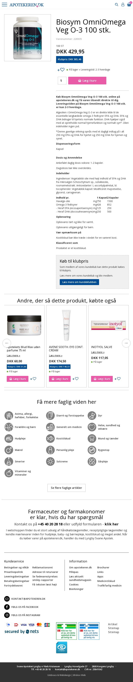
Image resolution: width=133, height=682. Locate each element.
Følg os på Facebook (24, 607)
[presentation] (6, 343)
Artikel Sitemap (113, 626)
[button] (4, 4)
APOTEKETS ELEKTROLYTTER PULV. (106, 348)
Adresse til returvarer (45, 572)
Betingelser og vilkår (16, 567)
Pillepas (73, 572)
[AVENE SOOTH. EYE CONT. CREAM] (24, 326)
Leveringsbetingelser (16, 576)
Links (100, 572)
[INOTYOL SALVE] (66, 326)
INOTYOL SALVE (59, 347)
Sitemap (113, 632)
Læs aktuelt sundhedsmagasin (80, 578)
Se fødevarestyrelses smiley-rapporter (44, 578)
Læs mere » (13, 355)
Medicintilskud (106, 581)
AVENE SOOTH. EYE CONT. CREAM (24, 348)
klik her (112, 524)
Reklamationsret (42, 567)
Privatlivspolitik (13, 572)
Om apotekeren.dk (80, 567)
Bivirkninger (76, 589)
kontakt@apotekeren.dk (28, 598)
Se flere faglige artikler (66, 488)
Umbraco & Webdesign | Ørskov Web (66, 675)
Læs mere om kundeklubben (79, 282)
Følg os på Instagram (25, 615)
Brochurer (103, 567)
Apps (100, 576)
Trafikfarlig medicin (109, 585)
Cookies (73, 584)
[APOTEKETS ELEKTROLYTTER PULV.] (108, 326)
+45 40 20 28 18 (50, 524)
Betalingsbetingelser (16, 581)
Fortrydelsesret (13, 585)
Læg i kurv (89, 80)
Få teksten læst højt (44, 584)
